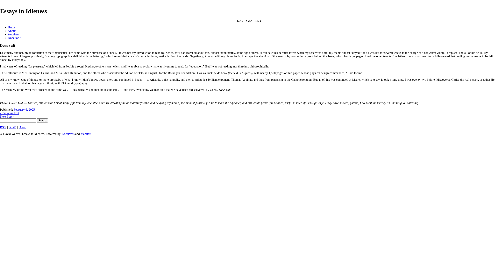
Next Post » (7, 116)
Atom (22, 127)
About (12, 30)
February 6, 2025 (24, 109)
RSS (3, 127)
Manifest (86, 134)
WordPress (68, 134)
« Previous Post (9, 113)
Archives (13, 34)
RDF (12, 127)
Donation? (14, 37)
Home (11, 27)
